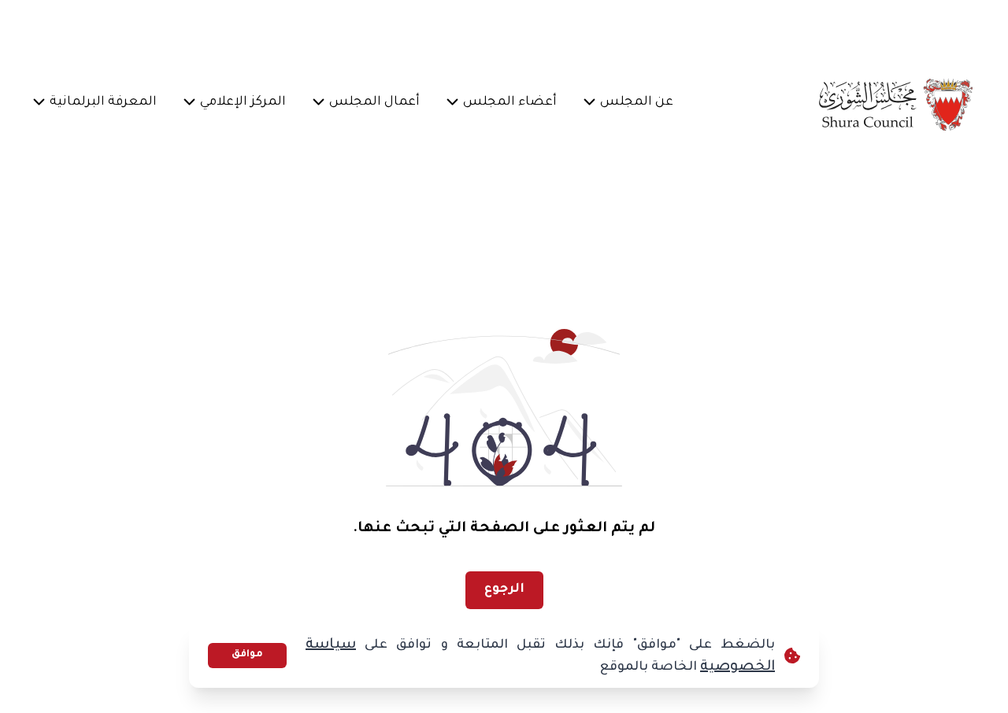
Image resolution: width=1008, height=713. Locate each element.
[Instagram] (278, 28)
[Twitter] (316, 28)
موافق (247, 654)
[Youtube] (240, 28)
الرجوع (504, 589)
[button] (637, 104)
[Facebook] (353, 28)
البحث (70, 28)
